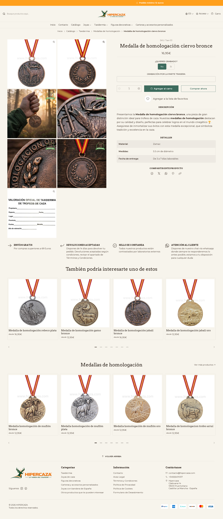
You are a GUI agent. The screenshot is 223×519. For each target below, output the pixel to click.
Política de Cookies (123, 488)
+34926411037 (176, 477)
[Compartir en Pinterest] (173, 173)
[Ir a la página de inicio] (111, 13)
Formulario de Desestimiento (128, 492)
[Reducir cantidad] (119, 89)
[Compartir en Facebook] (152, 173)
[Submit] (4, 13)
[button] (95, 347)
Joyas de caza (68, 477)
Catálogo (70, 31)
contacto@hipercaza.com (182, 473)
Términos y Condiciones (125, 481)
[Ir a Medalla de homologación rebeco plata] (33, 303)
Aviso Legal (119, 477)
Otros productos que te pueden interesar (82, 492)
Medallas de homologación (106, 31)
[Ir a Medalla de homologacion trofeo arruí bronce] (190, 399)
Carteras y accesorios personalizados (79, 485)
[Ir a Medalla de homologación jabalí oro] (190, 303)
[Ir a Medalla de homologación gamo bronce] (85, 303)
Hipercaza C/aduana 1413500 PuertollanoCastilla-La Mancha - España (183, 485)
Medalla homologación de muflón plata (82, 428)
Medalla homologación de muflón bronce (30, 428)
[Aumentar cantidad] (138, 89)
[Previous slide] (10, 347)
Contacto (118, 473)
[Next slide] (213, 347)
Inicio (60, 31)
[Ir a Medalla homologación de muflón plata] (85, 399)
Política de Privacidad (124, 485)
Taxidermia (84, 31)
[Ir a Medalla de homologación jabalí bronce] (138, 303)
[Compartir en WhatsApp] (166, 173)
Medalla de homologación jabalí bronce (133, 332)
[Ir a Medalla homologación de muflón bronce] (33, 399)
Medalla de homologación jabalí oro (188, 330)
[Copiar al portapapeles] (180, 173)
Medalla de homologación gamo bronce (81, 332)
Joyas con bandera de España (76, 488)
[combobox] (17, 13)
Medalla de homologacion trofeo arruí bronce (189, 428)
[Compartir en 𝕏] (159, 173)
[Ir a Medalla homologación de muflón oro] (138, 399)
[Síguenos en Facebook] (25, 488)
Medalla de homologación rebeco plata (33, 330)
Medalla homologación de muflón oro (137, 426)
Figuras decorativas (71, 481)
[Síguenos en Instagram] (21, 488)
